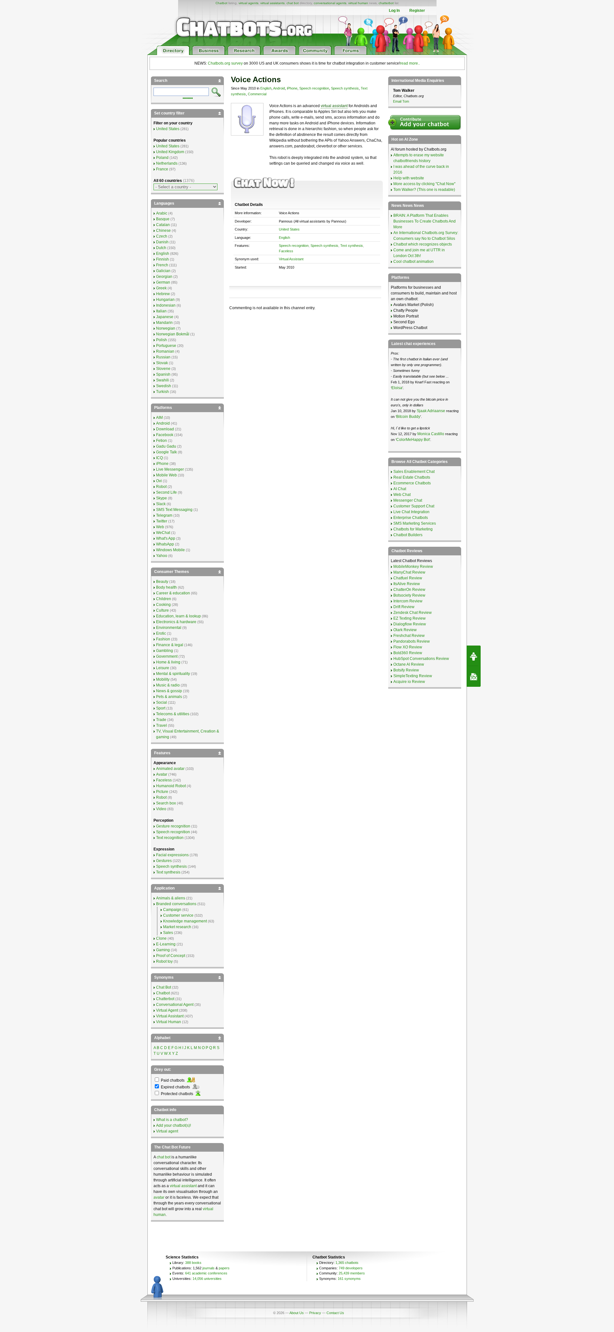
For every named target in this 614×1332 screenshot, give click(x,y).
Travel (161, 725)
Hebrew (163, 294)
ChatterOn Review (409, 589)
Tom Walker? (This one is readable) (424, 189)
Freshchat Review (409, 635)
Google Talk (166, 452)
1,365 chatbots (346, 1263)
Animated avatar (170, 768)
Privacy (315, 1313)
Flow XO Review (407, 647)
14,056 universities (207, 1279)
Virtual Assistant (291, 259)
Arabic (161, 213)
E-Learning (166, 944)
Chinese (163, 230)
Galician (163, 271)
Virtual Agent (167, 1010)
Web (160, 527)
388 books (193, 1263)
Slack (161, 504)
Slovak (162, 363)
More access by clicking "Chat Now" (424, 184)
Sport (160, 708)
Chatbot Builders (407, 535)
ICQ (159, 458)
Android (279, 88)
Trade (161, 719)
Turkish (162, 391)
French (162, 265)
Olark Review (405, 630)
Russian (163, 357)
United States (289, 229)
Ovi (159, 481)
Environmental (168, 627)
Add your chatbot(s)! (173, 1125)
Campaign (172, 909)
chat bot (293, 3)
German (163, 282)
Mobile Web (166, 475)
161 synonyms (349, 1279)
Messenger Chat (407, 500)
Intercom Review (407, 601)
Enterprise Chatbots (410, 517)
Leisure (162, 668)
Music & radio (168, 685)
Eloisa (396, 388)
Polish (161, 340)
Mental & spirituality (173, 673)
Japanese (164, 317)
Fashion (163, 639)
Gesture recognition (173, 826)
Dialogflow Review (409, 624)
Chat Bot (163, 987)
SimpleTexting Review (412, 676)
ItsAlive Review (406, 584)
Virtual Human (168, 1022)
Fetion (161, 440)
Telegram (164, 515)
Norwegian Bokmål (172, 334)
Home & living (168, 662)
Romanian (165, 351)
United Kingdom (170, 152)
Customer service (178, 915)
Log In (394, 10)
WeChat (163, 532)
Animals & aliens (170, 898)
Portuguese (166, 345)
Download (165, 429)
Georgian (164, 276)
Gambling (164, 650)
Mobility (162, 679)
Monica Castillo (430, 434)
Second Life (166, 492)
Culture (162, 610)
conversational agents (330, 3)
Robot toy (164, 961)
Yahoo (161, 555)
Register (417, 10)
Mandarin (164, 322)
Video (161, 809)
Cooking (163, 604)
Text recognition (170, 837)
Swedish (163, 386)
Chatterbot (165, 999)
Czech (161, 236)
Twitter (161, 521)
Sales (168, 932)
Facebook (164, 435)
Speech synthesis (345, 88)
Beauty (162, 581)
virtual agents (248, 3)
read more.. (410, 63)
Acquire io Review (409, 681)
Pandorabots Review (411, 641)
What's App (165, 538)
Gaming (163, 950)
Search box (166, 803)
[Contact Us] (474, 676)
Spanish (163, 374)
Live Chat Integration (411, 512)
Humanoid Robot (171, 786)
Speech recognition (314, 88)
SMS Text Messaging (174, 509)
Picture (162, 791)
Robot (161, 486)
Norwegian (165, 328)
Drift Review (403, 607)
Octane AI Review (408, 664)
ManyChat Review (409, 572)
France (162, 169)
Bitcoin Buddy (408, 416)
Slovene (163, 368)
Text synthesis (351, 245)
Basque (162, 219)
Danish (162, 242)
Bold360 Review (407, 653)
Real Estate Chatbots (411, 477)
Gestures (164, 860)
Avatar (161, 774)
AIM (159, 417)
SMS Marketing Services (414, 523)
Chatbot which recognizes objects (422, 244)
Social (161, 702)
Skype (161, 498)
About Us (296, 1313)
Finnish (162, 259)
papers (224, 1268)
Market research (177, 927)
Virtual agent (167, 1131)
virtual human (358, 3)
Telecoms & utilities (172, 714)
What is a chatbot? (172, 1119)
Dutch (161, 248)
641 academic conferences (206, 1273)
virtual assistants (272, 3)
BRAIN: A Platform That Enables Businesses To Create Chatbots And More (424, 221)
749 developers (351, 1268)
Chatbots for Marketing (413, 529)
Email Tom (401, 101)
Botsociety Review (409, 595)
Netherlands (166, 163)
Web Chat (402, 494)
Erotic (161, 633)
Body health (166, 587)
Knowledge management (185, 921)
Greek (161, 288)
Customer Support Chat (413, 506)
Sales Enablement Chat (414, 471)
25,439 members (352, 1273)
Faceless (286, 251)
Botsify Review (406, 670)
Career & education (173, 593)
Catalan (163, 225)
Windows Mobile (170, 550)
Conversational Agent (174, 1004)
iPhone (292, 88)
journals (208, 1268)
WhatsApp (165, 544)
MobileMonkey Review (413, 566)
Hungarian (165, 299)
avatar (159, 1197)
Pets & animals (169, 696)
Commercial (257, 94)
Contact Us (335, 1313)
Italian (161, 311)
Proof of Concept (170, 955)
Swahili (162, 380)
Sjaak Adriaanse (431, 411)
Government (166, 656)
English (266, 88)
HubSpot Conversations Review (421, 658)
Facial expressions (172, 855)
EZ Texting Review (409, 618)
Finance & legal (169, 645)
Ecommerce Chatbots (412, 483)
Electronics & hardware (176, 622)
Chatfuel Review (407, 578)
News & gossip (169, 691)
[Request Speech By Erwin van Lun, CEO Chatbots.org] (474, 656)
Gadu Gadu (166, 446)
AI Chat (399, 489)
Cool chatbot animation (413, 261)
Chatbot (221, 3)
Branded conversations (176, 904)
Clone (161, 938)
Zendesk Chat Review (412, 612)
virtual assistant (334, 106)
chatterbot (386, 3)
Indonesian (166, 305)
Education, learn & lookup (178, 616)
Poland (162, 157)
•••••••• (188, 97)
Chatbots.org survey (225, 63)
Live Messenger (170, 469)
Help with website (408, 178)
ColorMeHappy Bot (412, 439)
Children (163, 599)
